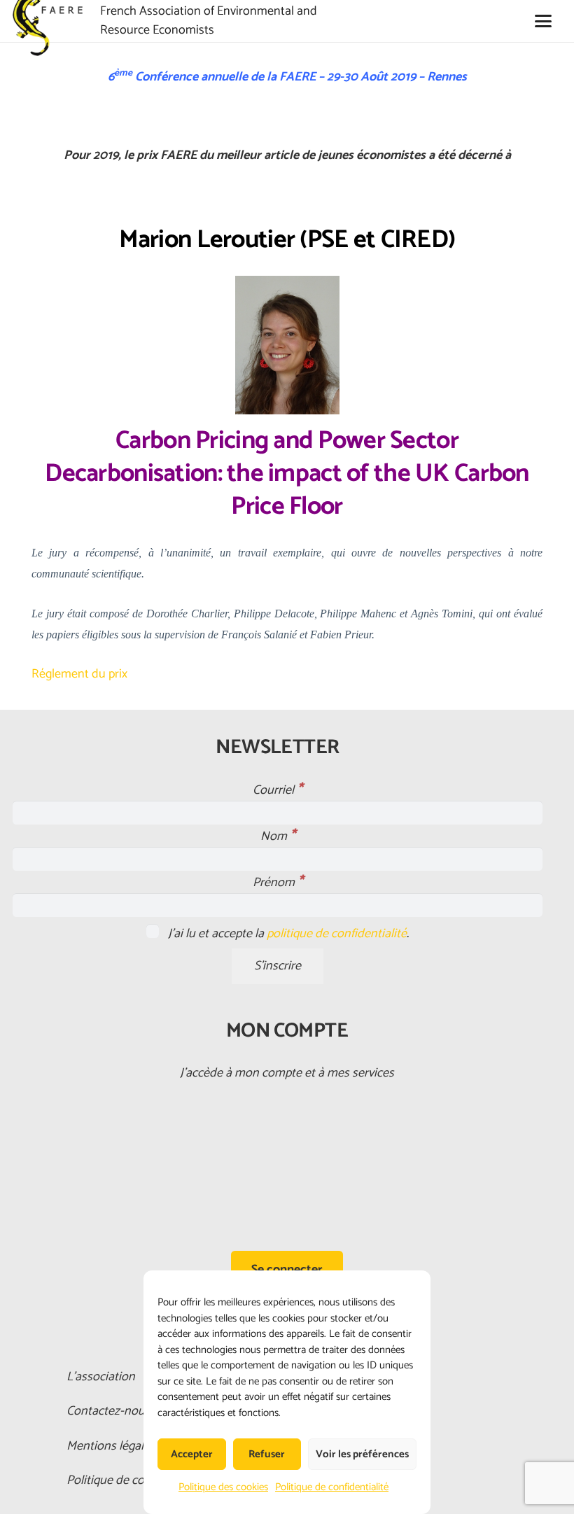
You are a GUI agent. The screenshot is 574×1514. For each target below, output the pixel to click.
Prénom (278, 882)
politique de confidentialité (337, 933)
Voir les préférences (362, 1454)
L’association (100, 1376)
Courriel (277, 790)
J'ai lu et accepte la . (287, 933)
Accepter (192, 1454)
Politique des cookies (223, 1487)
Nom (277, 836)
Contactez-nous (108, 1411)
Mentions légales (110, 1446)
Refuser (266, 1454)
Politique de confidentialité (331, 1487)
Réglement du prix (79, 674)
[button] (542, 21)
